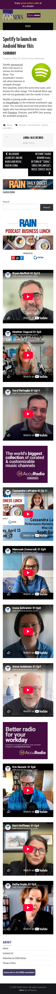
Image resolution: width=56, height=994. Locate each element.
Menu (28, 26)
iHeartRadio (12, 102)
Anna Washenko (37, 58)
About (5, 948)
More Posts (29, 143)
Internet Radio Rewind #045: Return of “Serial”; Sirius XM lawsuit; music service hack (41, 162)
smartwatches (33, 125)
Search (6, 202)
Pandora (12, 112)
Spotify (45, 125)
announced (17, 64)
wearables (8, 128)
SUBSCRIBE (9, 192)
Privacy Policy (9, 963)
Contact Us (8, 953)
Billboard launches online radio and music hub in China (14, 160)
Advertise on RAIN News (14, 958)
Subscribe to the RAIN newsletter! (19, 972)
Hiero (21, 990)
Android (22, 125)
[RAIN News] (28, 14)
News (9, 125)
